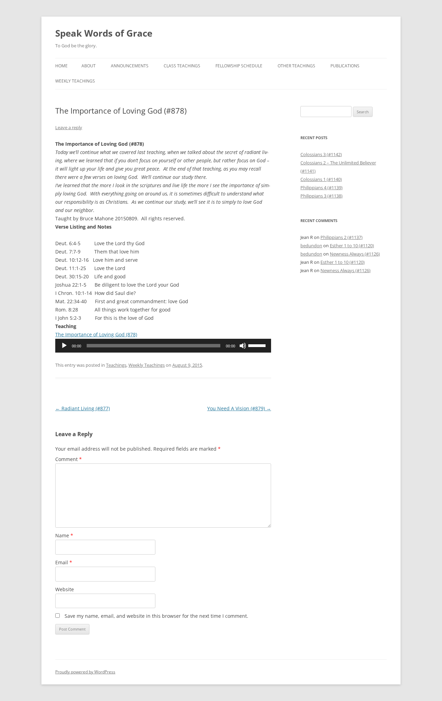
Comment (68, 459)
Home (61, 66)
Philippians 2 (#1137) (341, 237)
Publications (344, 66)
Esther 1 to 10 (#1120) (352, 245)
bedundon (311, 245)
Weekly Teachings (75, 81)
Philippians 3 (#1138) (321, 196)
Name (64, 535)
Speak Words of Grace (103, 33)
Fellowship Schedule (238, 66)
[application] (163, 346)
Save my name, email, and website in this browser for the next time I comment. (156, 616)
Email (63, 562)
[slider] (258, 345)
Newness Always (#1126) (355, 254)
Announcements (129, 66)
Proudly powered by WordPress (85, 672)
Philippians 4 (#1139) (321, 187)
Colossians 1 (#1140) (321, 179)
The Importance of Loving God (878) (96, 334)
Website (64, 589)
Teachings (116, 365)
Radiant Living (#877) (82, 408)
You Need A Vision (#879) (239, 408)
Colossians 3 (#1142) (321, 154)
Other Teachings (296, 66)
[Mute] (242, 345)
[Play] (64, 345)
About (88, 66)
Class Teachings (182, 66)
